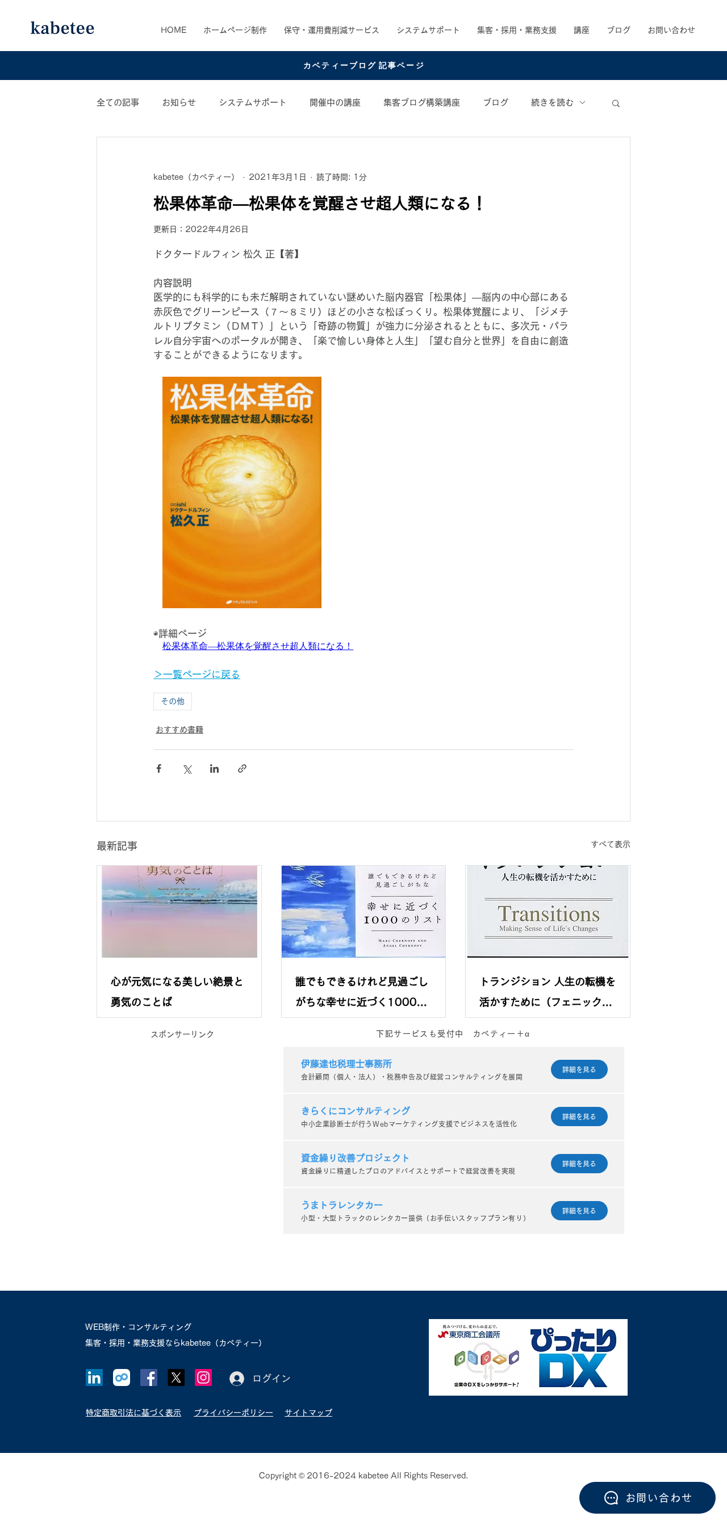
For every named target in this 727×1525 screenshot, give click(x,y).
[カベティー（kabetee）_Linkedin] (94, 1377)
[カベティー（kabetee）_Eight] (121, 1377)
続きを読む (552, 102)
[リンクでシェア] (242, 768)
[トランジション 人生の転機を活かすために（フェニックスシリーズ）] (548, 912)
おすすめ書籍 (179, 730)
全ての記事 (118, 102)
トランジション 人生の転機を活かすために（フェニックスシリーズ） (547, 994)
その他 (173, 701)
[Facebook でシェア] (158, 768)
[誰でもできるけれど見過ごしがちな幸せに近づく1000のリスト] (364, 912)
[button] (517, 30)
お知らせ (179, 102)
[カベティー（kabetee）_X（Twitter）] (176, 1377)
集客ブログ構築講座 (421, 102)
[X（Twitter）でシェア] (186, 768)
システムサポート (253, 102)
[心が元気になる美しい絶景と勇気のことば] (179, 912)
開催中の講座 (335, 102)
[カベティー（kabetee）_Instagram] (203, 1377)
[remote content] (363, 494)
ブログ (495, 102)
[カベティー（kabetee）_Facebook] (148, 1377)
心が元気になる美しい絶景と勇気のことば (177, 991)
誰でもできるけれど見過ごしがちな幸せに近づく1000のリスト (361, 994)
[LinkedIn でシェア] (214, 768)
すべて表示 (610, 844)
